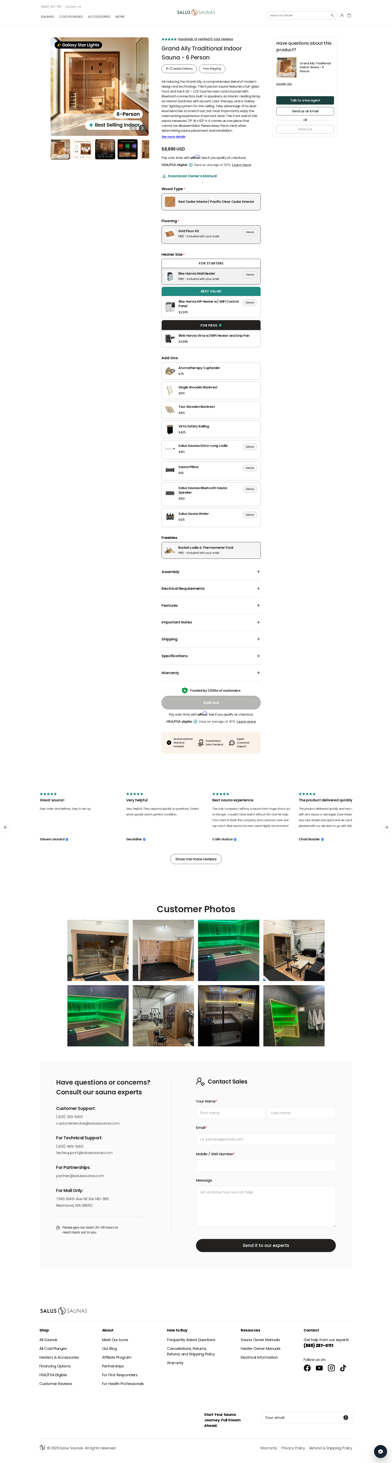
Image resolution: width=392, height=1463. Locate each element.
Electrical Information (259, 1357)
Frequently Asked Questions (191, 1339)
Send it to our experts (266, 1245)
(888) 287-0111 (51, 7)
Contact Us (73, 7)
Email (200, 1127)
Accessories (99, 16)
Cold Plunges (71, 16)
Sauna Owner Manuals (260, 1339)
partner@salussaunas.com (80, 1175)
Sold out (211, 702)
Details (250, 232)
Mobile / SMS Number (214, 1153)
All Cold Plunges (53, 1348)
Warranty (175, 1362)
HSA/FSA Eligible (53, 1374)
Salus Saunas (71, 1448)
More (120, 16)
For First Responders (120, 1374)
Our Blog (109, 1348)
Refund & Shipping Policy (330, 1448)
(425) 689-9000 (69, 1146)
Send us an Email (305, 111)
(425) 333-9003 (69, 1116)
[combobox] (302, 15)
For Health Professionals (123, 1383)
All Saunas (48, 1339)
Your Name (205, 1101)
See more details (173, 137)
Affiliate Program (116, 1357)
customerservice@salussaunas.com (87, 1123)
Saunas (47, 16)
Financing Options (55, 1366)
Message (204, 1180)
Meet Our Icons (115, 1339)
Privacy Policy (293, 1448)
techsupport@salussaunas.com (84, 1152)
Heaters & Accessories (59, 1357)
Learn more (241, 165)
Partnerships (113, 1366)
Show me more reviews (195, 859)
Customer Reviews (55, 1383)
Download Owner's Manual (192, 175)
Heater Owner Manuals (261, 1348)
